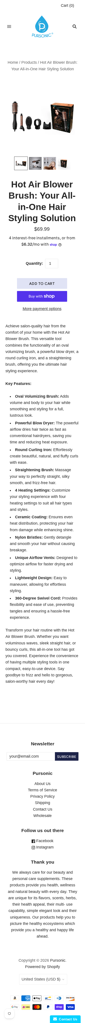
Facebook (44, 841)
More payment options (42, 309)
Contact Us (42, 809)
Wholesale (42, 815)
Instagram (44, 847)
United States (41, 979)
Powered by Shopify (42, 967)
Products (29, 62)
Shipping (42, 803)
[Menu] (9, 26)
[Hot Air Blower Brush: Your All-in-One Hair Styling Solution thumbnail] (21, 163)
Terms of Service (42, 790)
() (67, 5)
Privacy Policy (42, 796)
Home (13, 62)
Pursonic (57, 960)
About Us (42, 783)
